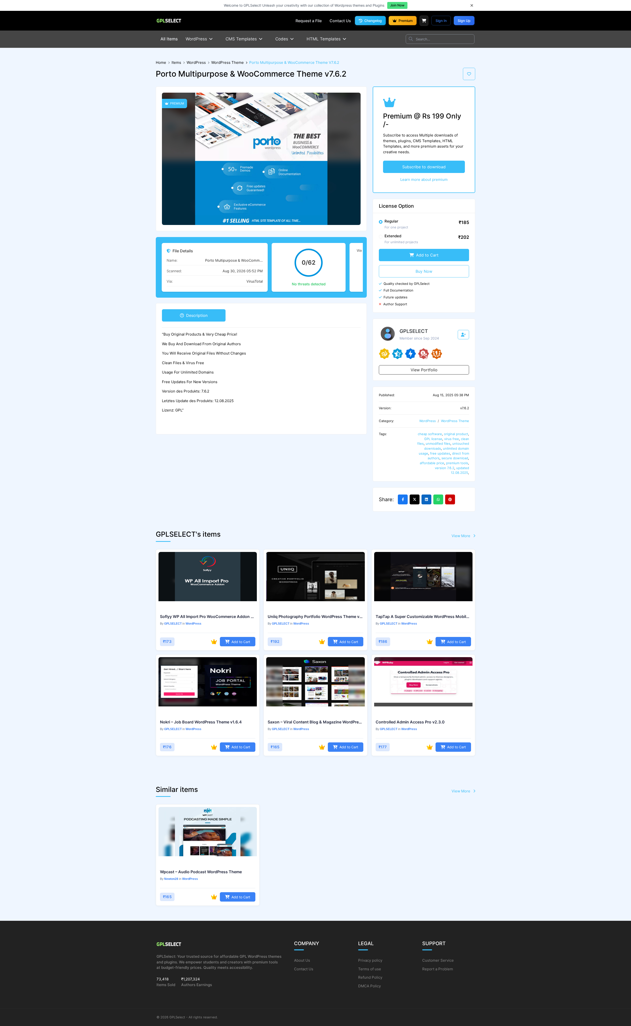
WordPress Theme (227, 62)
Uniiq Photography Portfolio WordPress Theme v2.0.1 (315, 616)
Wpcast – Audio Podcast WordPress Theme (201, 871)
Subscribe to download (424, 166)
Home (161, 62)
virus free (451, 439)
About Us (302, 960)
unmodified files (438, 443)
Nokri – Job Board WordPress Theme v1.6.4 (201, 721)
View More (461, 535)
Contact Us (303, 969)
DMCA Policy (369, 986)
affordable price (432, 463)
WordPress (196, 62)
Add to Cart (426, 255)
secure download (454, 458)
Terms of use (369, 969)
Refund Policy (370, 977)
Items (176, 62)
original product (456, 434)
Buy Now (424, 271)
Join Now (397, 5)
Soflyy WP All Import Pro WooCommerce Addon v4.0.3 (207, 616)
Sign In (441, 20)
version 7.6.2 (444, 468)
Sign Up (464, 20)
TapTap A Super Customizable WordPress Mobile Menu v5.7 (423, 616)
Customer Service (438, 960)
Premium (405, 20)
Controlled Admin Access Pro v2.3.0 (410, 721)
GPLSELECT (173, 623)
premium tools (457, 463)
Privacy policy (370, 960)
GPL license (433, 439)
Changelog (372, 20)
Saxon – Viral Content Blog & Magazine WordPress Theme (315, 721)
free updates (440, 453)
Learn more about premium (424, 179)
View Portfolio (424, 369)
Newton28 (171, 879)
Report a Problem (437, 969)
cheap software (430, 434)
